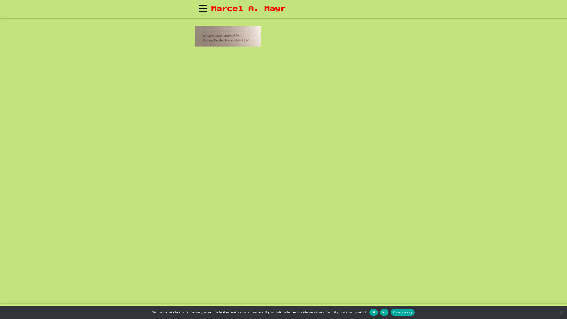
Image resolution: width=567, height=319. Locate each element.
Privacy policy (402, 312)
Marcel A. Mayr (249, 8)
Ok (374, 312)
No (384, 312)
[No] (561, 312)
